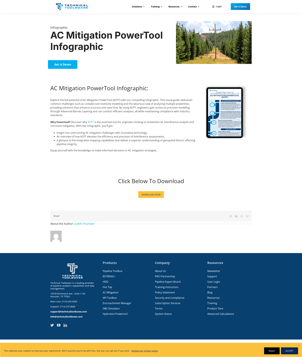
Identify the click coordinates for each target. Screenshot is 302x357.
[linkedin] (65, 325)
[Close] (299, 345)
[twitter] (52, 325)
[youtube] (58, 325)
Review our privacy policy (144, 350)
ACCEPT (289, 350)
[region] (151, 350)
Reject (272, 350)
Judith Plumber (84, 224)
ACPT (91, 122)
